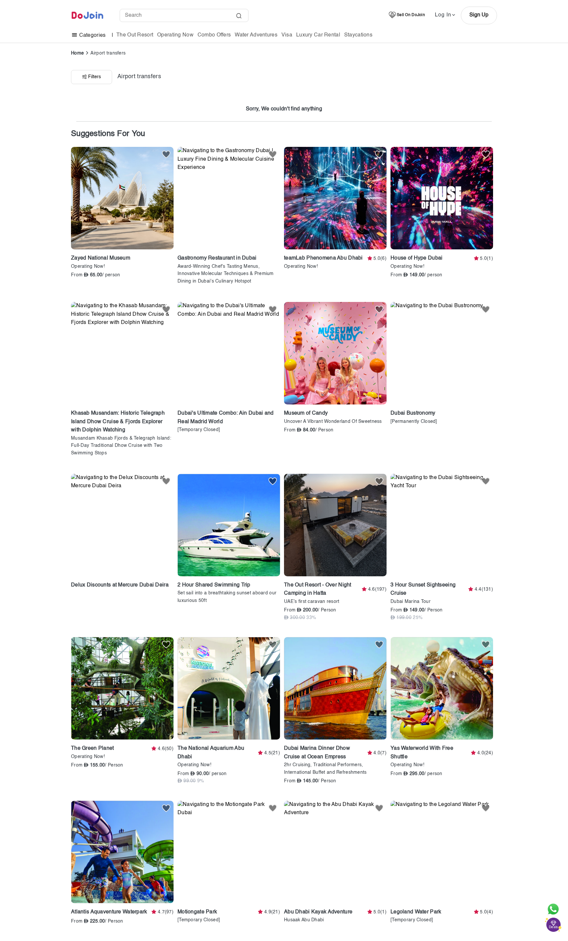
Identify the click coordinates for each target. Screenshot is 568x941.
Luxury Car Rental (318, 35)
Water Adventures (256, 35)
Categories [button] (92, 35)
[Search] (239, 16)
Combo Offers (214, 35)
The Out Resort (134, 35)
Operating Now (175, 35)
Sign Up (478, 15)
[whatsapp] (553, 909)
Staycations (358, 35)
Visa (286, 35)
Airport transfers (108, 53)
